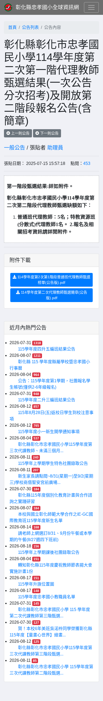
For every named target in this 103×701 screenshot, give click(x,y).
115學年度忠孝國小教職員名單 (46, 597)
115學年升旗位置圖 (36, 584)
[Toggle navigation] (91, 7)
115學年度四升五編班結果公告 (46, 349)
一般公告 (14, 148)
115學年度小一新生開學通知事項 (48, 431)
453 (86, 163)
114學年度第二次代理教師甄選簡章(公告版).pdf (53, 295)
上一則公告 (20, 133)
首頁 (12, 27)
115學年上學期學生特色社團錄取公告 (53, 463)
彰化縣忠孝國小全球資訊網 (47, 7)
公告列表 (30, 27)
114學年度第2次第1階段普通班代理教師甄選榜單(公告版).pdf (53, 280)
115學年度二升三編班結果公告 (46, 400)
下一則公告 (49, 133)
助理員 (55, 148)
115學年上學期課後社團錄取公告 (48, 552)
